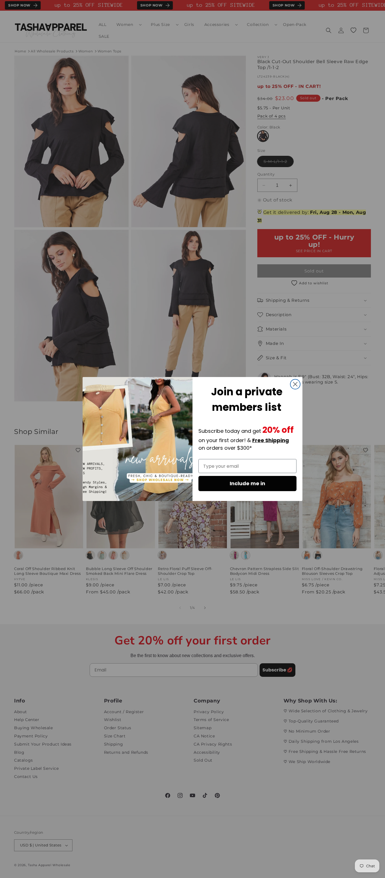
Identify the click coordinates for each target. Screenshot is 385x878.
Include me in (247, 483)
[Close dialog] (295, 384)
